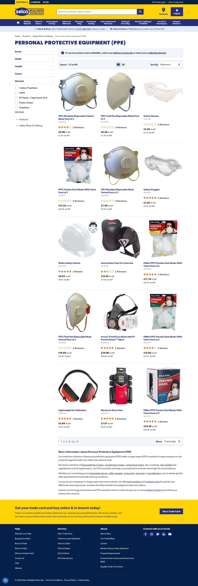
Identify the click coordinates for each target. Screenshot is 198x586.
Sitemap (18, 568)
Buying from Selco (23, 538)
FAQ (17, 563)
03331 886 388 (83, 29)
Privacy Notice (70, 580)
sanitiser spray (153, 481)
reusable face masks (115, 465)
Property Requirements (110, 553)
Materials (22, 2)
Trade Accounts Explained (69, 538)
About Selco (105, 533)
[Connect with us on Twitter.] (157, 534)
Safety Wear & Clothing (43, 36)
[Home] (18, 22)
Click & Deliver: (120, 29)
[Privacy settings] (5, 580)
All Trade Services (65, 558)
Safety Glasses (151, 116)
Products (26, 36)
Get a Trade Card (176, 2)
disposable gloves (98, 473)
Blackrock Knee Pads (112, 410)
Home (17, 36)
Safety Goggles (151, 189)
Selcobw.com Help (23, 533)
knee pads (129, 473)
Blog (46, 2)
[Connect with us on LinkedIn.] (163, 534)
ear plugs (140, 473)
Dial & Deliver (63, 553)
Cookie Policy (83, 580)
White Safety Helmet (69, 263)
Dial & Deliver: (44, 29)
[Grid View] (118, 64)
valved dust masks (135, 465)
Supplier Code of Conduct (111, 566)
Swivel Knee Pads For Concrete (117, 263)
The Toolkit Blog (107, 538)
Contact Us (19, 558)
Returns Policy (21, 548)
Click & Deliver (64, 548)
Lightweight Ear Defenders (72, 410)
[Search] (140, 12)
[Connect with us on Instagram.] (151, 534)
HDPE (22, 92)
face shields (166, 465)
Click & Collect (64, 543)
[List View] (123, 64)
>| (77, 441)
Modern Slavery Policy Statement (114, 548)
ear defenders (154, 473)
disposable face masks (92, 465)
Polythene (24, 107)
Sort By (154, 64)
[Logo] (29, 12)
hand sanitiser (134, 481)
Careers (35, 2)
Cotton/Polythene (28, 88)
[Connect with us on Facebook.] (145, 534)
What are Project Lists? (24, 553)
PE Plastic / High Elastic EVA (33, 97)
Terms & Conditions (54, 580)
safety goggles (116, 473)
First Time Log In (159, 2)
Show (159, 441)
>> (73, 441)
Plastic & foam (26, 102)
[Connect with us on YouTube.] (170, 534)
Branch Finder (154, 490)
